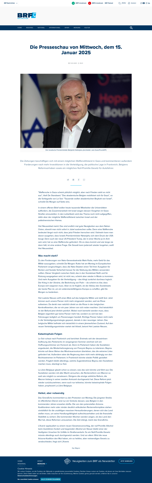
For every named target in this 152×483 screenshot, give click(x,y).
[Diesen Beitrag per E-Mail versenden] (68, 180)
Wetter (124, 3)
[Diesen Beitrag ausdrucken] (73, 180)
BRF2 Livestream (97, 3)
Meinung (77, 28)
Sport (67, 28)
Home (19, 28)
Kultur (87, 28)
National (41, 28)
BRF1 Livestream (81, 3)
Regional (29, 28)
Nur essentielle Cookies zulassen (28, 479)
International (54, 28)
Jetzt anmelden (126, 461)
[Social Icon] (141, 3)
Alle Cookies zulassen (50, 479)
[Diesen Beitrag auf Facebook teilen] (78, 180)
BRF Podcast (109, 3)
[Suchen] (131, 27)
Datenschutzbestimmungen (27, 476)
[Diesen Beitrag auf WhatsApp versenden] (84, 180)
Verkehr (133, 3)
